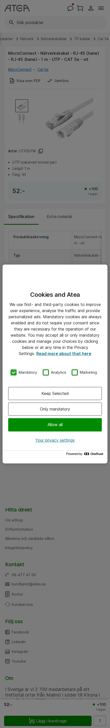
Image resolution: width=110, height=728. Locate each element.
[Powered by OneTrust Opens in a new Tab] (85, 455)
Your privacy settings (55, 440)
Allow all (55, 424)
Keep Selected (55, 393)
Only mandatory (55, 409)
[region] (55, 364)
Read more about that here (63, 353)
